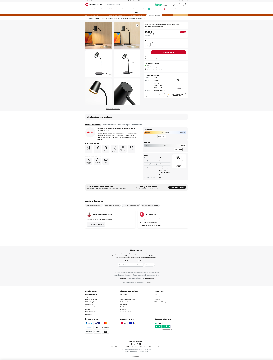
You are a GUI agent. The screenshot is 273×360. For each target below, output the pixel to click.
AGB (155, 294)
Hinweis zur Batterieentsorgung (142, 346)
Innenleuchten (98, 18)
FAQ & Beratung (89, 297)
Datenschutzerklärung (149, 278)
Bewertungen (124, 124)
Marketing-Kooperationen (127, 299)
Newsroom (123, 309)
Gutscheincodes (124, 307)
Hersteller (148, 282)
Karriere (122, 302)
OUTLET (182, 9)
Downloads (137, 124)
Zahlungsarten (89, 304)
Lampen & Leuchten (89, 18)
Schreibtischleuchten (113, 18)
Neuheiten (145, 9)
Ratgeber (129, 312)
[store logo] (93, 4)
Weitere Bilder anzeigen (112, 108)
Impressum (157, 299)
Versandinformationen (91, 307)
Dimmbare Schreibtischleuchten (150, 205)
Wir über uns (123, 294)
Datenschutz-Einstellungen (113, 346)
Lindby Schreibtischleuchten (112, 205)
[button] (98, 63)
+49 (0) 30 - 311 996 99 (148, 186)
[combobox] (128, 4)
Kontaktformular (122, 278)
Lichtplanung (123, 304)
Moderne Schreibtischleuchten (94, 205)
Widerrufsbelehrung (160, 302)
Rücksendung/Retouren (92, 302)
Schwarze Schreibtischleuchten (131, 205)
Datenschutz (158, 297)
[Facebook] (132, 343)
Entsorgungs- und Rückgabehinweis (157, 346)
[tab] (93, 124)
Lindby (156, 78)
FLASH (154, 15)
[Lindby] (90, 132)
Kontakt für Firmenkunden (177, 187)
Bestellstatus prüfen (91, 299)
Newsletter (123, 297)
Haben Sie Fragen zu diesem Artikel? (177, 95)
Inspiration (123, 312)
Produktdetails (109, 124)
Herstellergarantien (90, 312)
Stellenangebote (130, 302)
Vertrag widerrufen (91, 294)
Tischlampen (104, 18)
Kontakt (87, 309)
